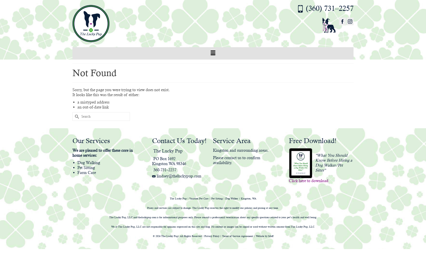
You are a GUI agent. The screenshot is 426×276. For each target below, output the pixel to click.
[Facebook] (342, 21)
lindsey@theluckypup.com (179, 176)
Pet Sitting (86, 167)
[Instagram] (350, 21)
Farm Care (86, 172)
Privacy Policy (211, 236)
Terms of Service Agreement (237, 236)
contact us (232, 157)
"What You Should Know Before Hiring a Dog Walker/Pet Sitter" (333, 162)
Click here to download (308, 180)
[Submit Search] (76, 116)
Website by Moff (264, 236)
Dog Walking (88, 162)
